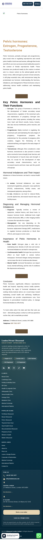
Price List (4, 451)
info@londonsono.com (12, 479)
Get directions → (8, 492)
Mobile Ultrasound (7, 438)
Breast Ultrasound (7, 417)
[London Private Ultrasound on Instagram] (14, 368)
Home (3, 445)
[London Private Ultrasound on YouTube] (24, 368)
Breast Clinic (5, 376)
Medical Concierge (7, 403)
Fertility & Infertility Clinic (8, 382)
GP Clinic (4, 385)
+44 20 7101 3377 (11, 475)
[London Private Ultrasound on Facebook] (9, 368)
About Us (4, 448)
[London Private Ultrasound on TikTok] (19, 368)
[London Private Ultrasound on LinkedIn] (4, 368)
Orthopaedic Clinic (7, 391)
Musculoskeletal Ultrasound (9, 429)
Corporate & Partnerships (9, 457)
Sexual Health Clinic (7, 394)
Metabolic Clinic (6, 400)
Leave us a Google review (21, 518)
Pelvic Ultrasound (7, 420)
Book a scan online (21, 512)
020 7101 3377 (27, 3)
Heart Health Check (7, 426)
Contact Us (5, 466)
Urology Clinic (6, 397)
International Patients (8, 406)
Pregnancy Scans (7, 432)
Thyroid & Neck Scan (8, 423)
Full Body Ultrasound (8, 414)
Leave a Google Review (8, 454)
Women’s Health (6, 435)
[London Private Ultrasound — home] (7, 4)
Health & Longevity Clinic (9, 388)
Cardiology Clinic (6, 379)
